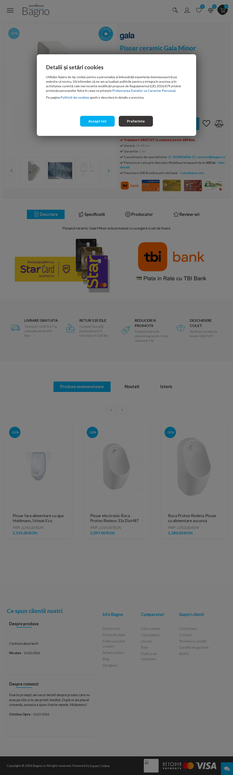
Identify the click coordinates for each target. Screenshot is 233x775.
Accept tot (97, 121)
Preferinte (136, 121)
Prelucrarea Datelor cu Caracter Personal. (144, 90)
